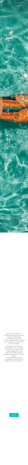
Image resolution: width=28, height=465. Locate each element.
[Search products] (25, 75)
